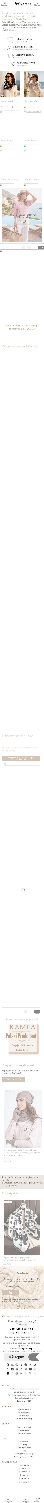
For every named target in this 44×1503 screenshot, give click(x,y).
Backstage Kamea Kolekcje (24, 1454)
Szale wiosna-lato (31, 101)
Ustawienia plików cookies (23, 1392)
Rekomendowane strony (24, 1419)
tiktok (24, 1475)
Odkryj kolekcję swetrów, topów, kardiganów (21, 758)
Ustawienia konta (24, 1412)
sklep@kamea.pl (25, 1348)
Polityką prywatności (26, 1301)
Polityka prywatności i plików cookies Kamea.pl (24, 1395)
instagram (24, 1468)
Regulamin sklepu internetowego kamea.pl (24, 1389)
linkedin (24, 1482)
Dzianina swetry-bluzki (9, 179)
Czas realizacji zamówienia (24, 1398)
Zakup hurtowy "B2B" (24, 1401)
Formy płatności (24, 1430)
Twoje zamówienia (23, 1409)
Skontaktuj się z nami (24, 1448)
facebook (24, 1472)
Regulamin (28, 1298)
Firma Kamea (24, 1465)
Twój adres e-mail (11, 1287)
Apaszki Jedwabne (8, 101)
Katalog (24, 1445)
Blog (24, 1451)
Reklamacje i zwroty (24, 1433)
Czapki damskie (31, 140)
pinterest (24, 1478)
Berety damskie (7, 140)
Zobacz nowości (13, 1079)
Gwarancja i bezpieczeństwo (24, 1457)
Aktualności (24, 1442)
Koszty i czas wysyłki (24, 1427)
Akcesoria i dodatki (32, 179)
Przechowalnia (24, 1416)
